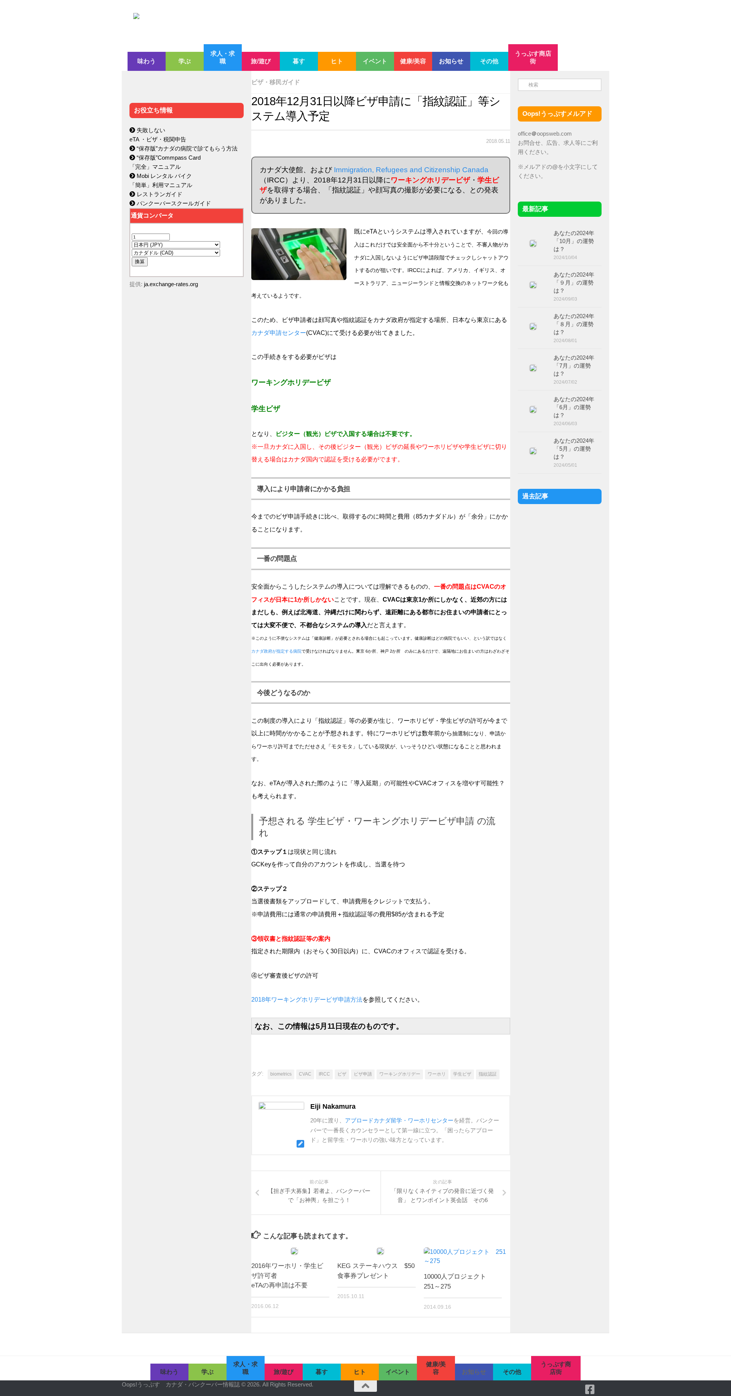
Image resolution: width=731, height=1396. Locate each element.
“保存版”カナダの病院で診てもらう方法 (186, 148)
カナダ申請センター (278, 333)
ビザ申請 (363, 1074)
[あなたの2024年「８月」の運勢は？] (533, 326)
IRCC (324, 1074)
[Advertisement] (186, 455)
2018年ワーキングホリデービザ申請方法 (306, 999)
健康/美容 (413, 61)
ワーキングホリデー (399, 1074)
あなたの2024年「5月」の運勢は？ (574, 448)
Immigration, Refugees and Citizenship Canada (411, 170)
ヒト (337, 61)
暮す (299, 61)
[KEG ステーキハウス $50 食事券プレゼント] (380, 1251)
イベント (375, 61)
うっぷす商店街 (533, 57)
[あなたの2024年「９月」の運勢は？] (533, 285)
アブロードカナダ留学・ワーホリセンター (399, 1120)
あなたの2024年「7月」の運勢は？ (574, 365)
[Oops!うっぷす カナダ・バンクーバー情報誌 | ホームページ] (303, 22)
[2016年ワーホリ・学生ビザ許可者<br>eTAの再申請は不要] (294, 1251)
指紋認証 (488, 1074)
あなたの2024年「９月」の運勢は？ (574, 282)
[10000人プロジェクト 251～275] (466, 1256)
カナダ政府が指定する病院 (276, 651)
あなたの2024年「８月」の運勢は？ (574, 324)
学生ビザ (462, 1074)
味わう (146, 61)
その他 (489, 61)
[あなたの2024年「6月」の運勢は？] (533, 409)
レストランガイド (158, 194)
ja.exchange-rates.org (171, 284)
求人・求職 (223, 57)
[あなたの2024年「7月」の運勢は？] (533, 368)
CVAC (305, 1074)
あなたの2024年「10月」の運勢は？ (574, 241)
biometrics (281, 1074)
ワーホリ (437, 1074)
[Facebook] (590, 1389)
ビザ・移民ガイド (275, 82)
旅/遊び (261, 61)
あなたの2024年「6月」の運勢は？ (574, 407)
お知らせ (451, 61)
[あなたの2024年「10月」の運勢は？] (533, 243)
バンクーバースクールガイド (173, 203)
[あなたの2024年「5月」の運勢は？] (533, 451)
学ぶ (185, 61)
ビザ (341, 1074)
